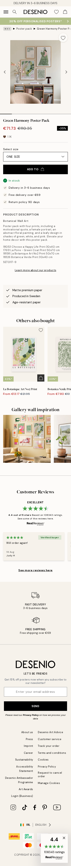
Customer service (49, 739)
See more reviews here (35, 570)
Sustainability (24, 759)
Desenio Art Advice (50, 732)
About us (27, 732)
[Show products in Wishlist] (56, 12)
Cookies (43, 759)
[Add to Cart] (40, 378)
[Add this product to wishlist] (63, 37)
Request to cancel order (50, 774)
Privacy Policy (31, 715)
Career (28, 753)
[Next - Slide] (66, 72)
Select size (10, 149)
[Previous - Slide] (5, 72)
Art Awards (26, 789)
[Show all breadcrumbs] (7, 29)
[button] (54, 848)
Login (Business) (22, 796)
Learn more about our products (35, 270)
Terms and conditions (52, 753)
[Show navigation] (6, 12)
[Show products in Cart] (65, 12)
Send (35, 706)
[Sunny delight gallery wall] (27, 439)
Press (29, 739)
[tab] (6, 112)
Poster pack (24, 28)
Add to (32, 169)
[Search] (14, 12)
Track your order (48, 746)
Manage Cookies (49, 783)
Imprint (28, 746)
